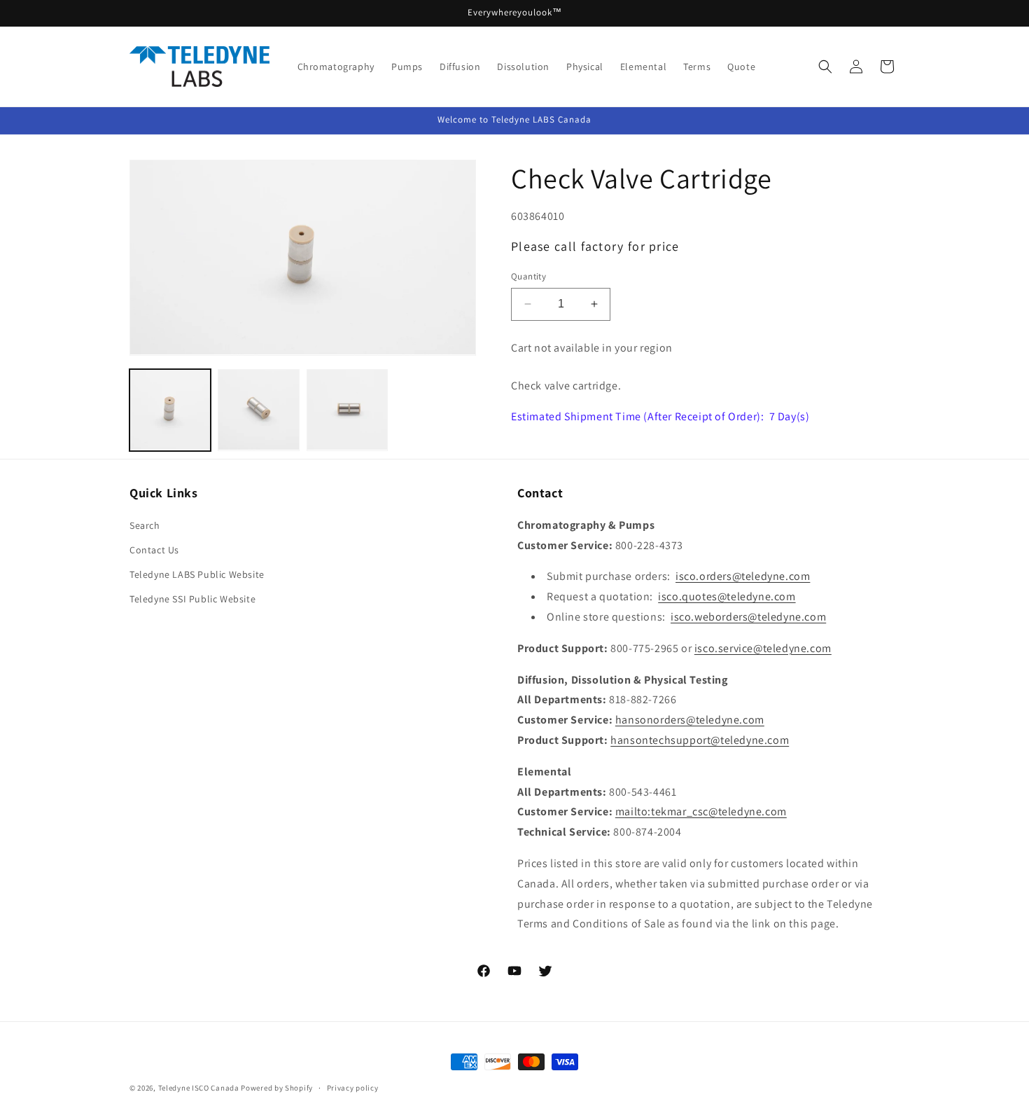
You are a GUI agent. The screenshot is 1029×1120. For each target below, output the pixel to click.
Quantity (528, 276)
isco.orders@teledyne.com (743, 576)
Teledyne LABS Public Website (197, 574)
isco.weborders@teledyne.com (748, 616)
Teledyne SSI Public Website (192, 599)
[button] (825, 66)
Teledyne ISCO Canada (198, 1088)
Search (145, 524)
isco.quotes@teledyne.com (726, 596)
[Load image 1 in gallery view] (170, 409)
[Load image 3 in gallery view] (347, 409)
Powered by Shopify (277, 1088)
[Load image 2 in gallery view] (258, 409)
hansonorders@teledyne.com (689, 719)
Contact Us (154, 550)
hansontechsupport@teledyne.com (699, 740)
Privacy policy (353, 1088)
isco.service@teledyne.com (763, 647)
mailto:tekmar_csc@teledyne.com (701, 811)
